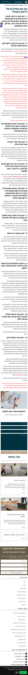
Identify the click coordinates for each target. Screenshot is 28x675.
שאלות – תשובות (21, 595)
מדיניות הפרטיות (13, 418)
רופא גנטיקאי (22, 646)
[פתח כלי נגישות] (1, 26)
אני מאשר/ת (23, 672)
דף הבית (25, 5)
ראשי (24, 582)
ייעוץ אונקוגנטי (22, 639)
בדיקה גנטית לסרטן (17, 375)
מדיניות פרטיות (22, 598)
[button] (26, 2)
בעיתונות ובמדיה (21, 592)
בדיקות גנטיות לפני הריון (19, 613)
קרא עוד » (23, 492)
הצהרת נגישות (22, 601)
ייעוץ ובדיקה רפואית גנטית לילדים (16, 515)
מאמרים (21, 5)
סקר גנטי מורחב (21, 643)
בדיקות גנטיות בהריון (7, 51)
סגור (17, 672)
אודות (24, 585)
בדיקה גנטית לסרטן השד (19, 623)
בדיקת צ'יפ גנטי (7, 176)
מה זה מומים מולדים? (20, 636)
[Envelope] (1, 23)
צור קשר (23, 605)
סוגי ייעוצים (23, 588)
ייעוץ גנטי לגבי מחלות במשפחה (14, 534)
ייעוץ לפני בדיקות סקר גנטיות (18, 629)
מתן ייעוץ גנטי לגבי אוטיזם (19, 633)
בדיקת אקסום (18, 176)
